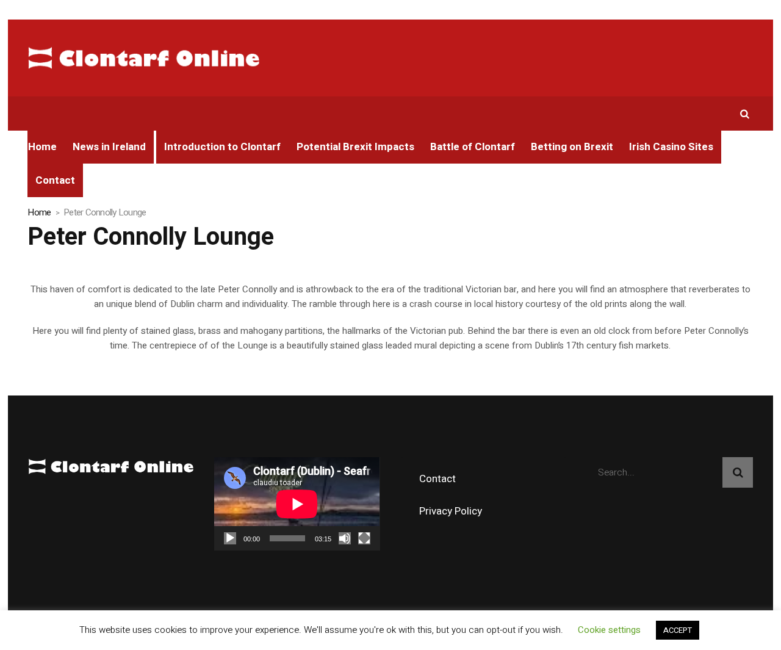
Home (39, 212)
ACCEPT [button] (677, 630)
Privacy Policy (450, 511)
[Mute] (345, 538)
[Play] (230, 538)
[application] (297, 504)
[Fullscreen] (364, 538)
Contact (437, 478)
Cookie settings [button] (609, 630)
